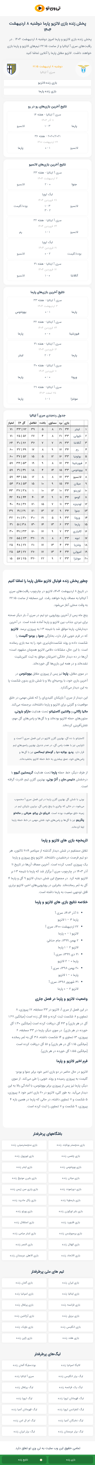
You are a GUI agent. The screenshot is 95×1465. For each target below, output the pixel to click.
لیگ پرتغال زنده (24, 1387)
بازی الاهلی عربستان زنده (24, 1255)
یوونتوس (20, 312)
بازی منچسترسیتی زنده (24, 1145)
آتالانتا (74, 275)
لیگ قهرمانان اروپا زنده (71, 1398)
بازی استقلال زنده (24, 1222)
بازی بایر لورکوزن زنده (71, 1211)
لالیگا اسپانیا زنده (70, 1365)
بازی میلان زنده (71, 1178)
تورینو (77, 490)
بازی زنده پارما (47, 91)
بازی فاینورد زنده (70, 1222)
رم (20, 232)
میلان (77, 483)
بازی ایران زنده (70, 1282)
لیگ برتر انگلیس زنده (71, 1376)
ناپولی (77, 436)
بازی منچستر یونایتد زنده (71, 1145)
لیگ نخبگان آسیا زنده (70, 1420)
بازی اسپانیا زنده (24, 1294)
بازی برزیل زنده (70, 1316)
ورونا (74, 377)
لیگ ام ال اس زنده (24, 1420)
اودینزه (77, 504)
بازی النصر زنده (24, 1244)
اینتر (20, 355)
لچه (77, 538)
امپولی (77, 551)
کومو (77, 497)
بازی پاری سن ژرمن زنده (24, 1189)
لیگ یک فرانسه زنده (71, 1387)
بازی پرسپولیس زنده (70, 1233)
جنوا (74, 184)
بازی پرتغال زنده (24, 1305)
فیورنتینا (74, 333)
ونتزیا (77, 545)
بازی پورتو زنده (24, 1211)
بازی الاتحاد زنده (70, 1255)
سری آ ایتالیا (47, 72)
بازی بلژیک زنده (24, 1327)
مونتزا (74, 398)
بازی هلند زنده (70, 1338)
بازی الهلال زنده (71, 1244)
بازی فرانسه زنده (70, 1305)
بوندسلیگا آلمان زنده (24, 1365)
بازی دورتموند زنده (70, 1189)
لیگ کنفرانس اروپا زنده (71, 1409)
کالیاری (77, 531)
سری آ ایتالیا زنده (24, 1376)
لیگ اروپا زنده (24, 1398)
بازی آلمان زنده (24, 1282)
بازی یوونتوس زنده (70, 1167)
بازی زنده (70, 1460)
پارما (74, 126)
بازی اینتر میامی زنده (24, 1233)
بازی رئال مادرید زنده (24, 1200)
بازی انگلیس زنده (71, 1327)
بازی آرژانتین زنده (24, 1316)
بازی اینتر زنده (24, 1167)
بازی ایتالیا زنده (70, 1294)
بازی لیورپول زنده (24, 1156)
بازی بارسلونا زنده (70, 1200)
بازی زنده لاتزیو (47, 82)
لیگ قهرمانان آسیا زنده (24, 1409)
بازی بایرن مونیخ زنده (24, 1178)
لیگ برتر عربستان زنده (70, 1431)
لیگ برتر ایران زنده (24, 1431)
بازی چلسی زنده (71, 1156)
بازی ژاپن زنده (24, 1338)
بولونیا (77, 456)
